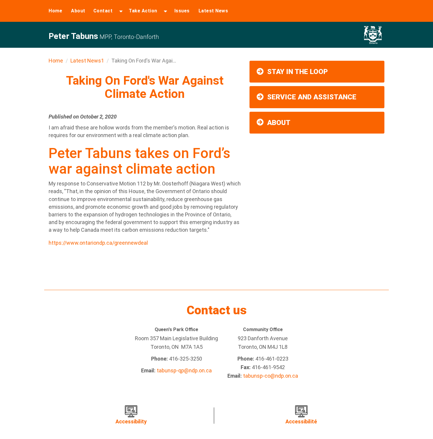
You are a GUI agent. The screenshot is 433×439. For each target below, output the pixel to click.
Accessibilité (301, 421)
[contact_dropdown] (121, 11)
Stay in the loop (297, 72)
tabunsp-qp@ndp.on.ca (184, 370)
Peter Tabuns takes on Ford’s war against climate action (139, 161)
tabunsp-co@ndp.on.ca (270, 376)
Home (55, 11)
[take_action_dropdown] (165, 11)
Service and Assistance (311, 97)
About (78, 11)
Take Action (143, 11)
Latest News (213, 11)
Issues (182, 11)
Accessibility (131, 421)
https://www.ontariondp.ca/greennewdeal (98, 243)
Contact (103, 11)
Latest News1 (87, 60)
